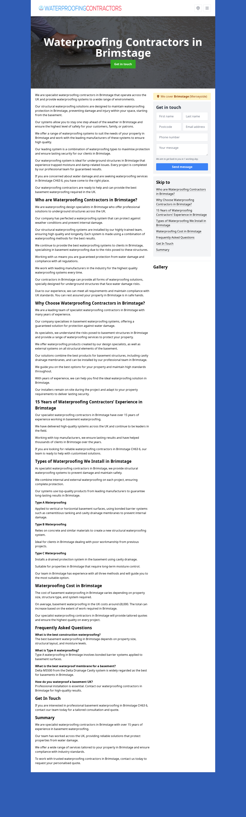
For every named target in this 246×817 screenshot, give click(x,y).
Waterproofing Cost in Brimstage (178, 231)
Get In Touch (164, 244)
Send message (182, 167)
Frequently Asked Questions (175, 237)
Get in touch (123, 64)
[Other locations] (198, 8)
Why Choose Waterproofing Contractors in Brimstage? (175, 202)
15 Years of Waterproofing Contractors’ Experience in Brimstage (181, 212)
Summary (162, 250)
